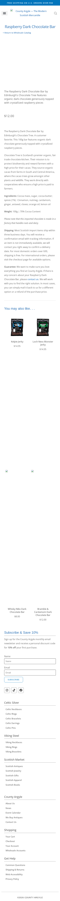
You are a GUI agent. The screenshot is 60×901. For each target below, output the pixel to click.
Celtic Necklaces (14, 709)
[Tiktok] (14, 690)
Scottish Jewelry (13, 770)
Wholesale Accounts (15, 850)
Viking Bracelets (13, 751)
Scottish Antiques (14, 766)
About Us (10, 803)
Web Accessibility (14, 874)
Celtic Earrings (13, 723)
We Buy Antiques (14, 817)
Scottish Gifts (12, 775)
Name (7, 656)
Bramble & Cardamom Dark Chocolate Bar (43, 612)
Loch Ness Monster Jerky (43, 343)
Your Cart (10, 836)
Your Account (12, 845)
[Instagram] (7, 690)
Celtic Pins (11, 727)
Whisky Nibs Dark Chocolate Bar (17, 610)
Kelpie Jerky (17, 341)
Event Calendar (13, 812)
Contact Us (11, 822)
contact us (33, 279)
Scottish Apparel (14, 780)
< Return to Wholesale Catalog (17, 32)
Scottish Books (13, 784)
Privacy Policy (12, 879)
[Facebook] (21, 690)
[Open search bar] (55, 13)
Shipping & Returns (15, 869)
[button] (4, 13)
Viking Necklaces (14, 742)
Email (7, 667)
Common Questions (15, 865)
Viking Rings (11, 747)
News (8, 808)
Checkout (10, 841)
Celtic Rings (11, 713)
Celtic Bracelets (13, 718)
